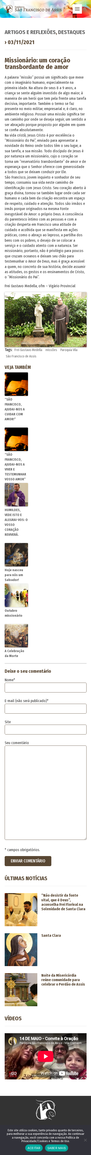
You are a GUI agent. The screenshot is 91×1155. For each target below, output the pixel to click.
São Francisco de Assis (21, 356)
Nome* (10, 680)
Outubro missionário (13, 613)
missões (51, 350)
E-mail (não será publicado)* (27, 701)
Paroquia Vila (68, 350)
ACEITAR (34, 1148)
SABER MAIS (56, 1148)
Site (8, 722)
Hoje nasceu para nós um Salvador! (14, 575)
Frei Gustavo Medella (28, 350)
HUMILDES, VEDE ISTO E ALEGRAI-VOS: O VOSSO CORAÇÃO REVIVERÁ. (16, 522)
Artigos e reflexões (30, 32)
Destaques (71, 32)
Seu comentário (17, 743)
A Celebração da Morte (14, 653)
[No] (85, 1140)
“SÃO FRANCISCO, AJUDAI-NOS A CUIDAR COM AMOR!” (15, 409)
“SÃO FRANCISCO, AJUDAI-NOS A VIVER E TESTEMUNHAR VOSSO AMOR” (15, 467)
